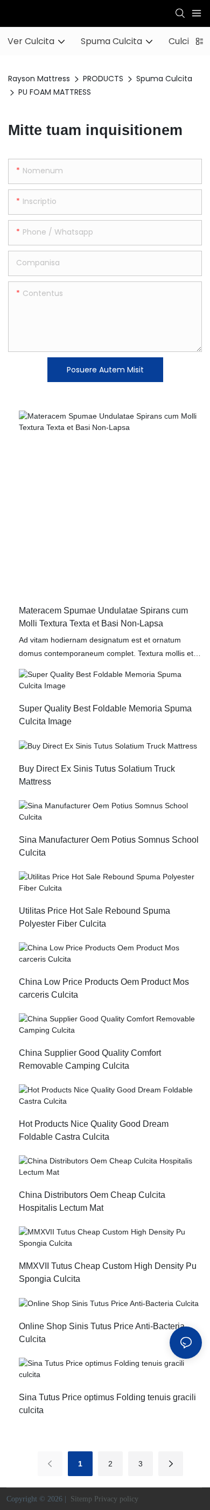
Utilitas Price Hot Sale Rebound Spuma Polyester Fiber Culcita (94, 917)
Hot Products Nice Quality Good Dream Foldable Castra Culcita (94, 1130)
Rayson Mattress (39, 78)
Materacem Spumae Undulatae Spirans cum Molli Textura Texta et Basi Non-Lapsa (103, 617)
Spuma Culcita (164, 78)
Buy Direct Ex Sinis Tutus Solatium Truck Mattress (97, 775)
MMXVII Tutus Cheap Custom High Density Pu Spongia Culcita (108, 1272)
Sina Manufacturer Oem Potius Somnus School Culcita (109, 846)
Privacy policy (117, 1499)
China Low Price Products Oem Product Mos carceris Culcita (104, 988)
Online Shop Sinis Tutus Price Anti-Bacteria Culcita (102, 1333)
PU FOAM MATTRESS (54, 92)
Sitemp (81, 1499)
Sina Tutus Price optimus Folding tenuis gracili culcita (107, 1404)
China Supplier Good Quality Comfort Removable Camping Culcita (90, 1059)
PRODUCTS (103, 78)
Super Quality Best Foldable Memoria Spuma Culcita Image (105, 715)
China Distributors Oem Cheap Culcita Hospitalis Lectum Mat (92, 1201)
